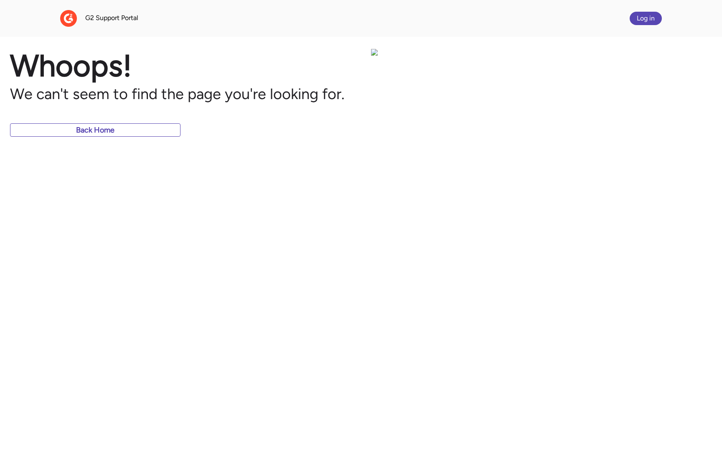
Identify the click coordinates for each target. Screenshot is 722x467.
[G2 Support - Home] (68, 18)
